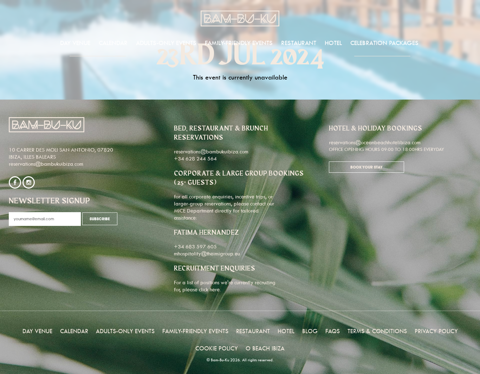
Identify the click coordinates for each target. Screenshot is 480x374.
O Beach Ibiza (265, 348)
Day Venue (75, 43)
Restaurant (298, 43)
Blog (310, 331)
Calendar (113, 43)
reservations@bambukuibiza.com (46, 163)
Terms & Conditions (377, 331)
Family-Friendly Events (239, 43)
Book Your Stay (366, 168)
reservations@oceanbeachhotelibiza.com (375, 142)
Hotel (333, 43)
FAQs (332, 331)
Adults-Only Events (166, 43)
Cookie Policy (216, 348)
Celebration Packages (384, 43)
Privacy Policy (436, 331)
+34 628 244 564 (195, 158)
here (215, 289)
